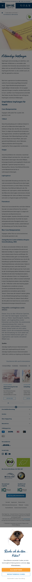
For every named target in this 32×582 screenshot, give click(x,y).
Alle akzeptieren (16, 570)
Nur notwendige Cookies (16, 574)
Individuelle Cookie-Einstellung (16, 578)
